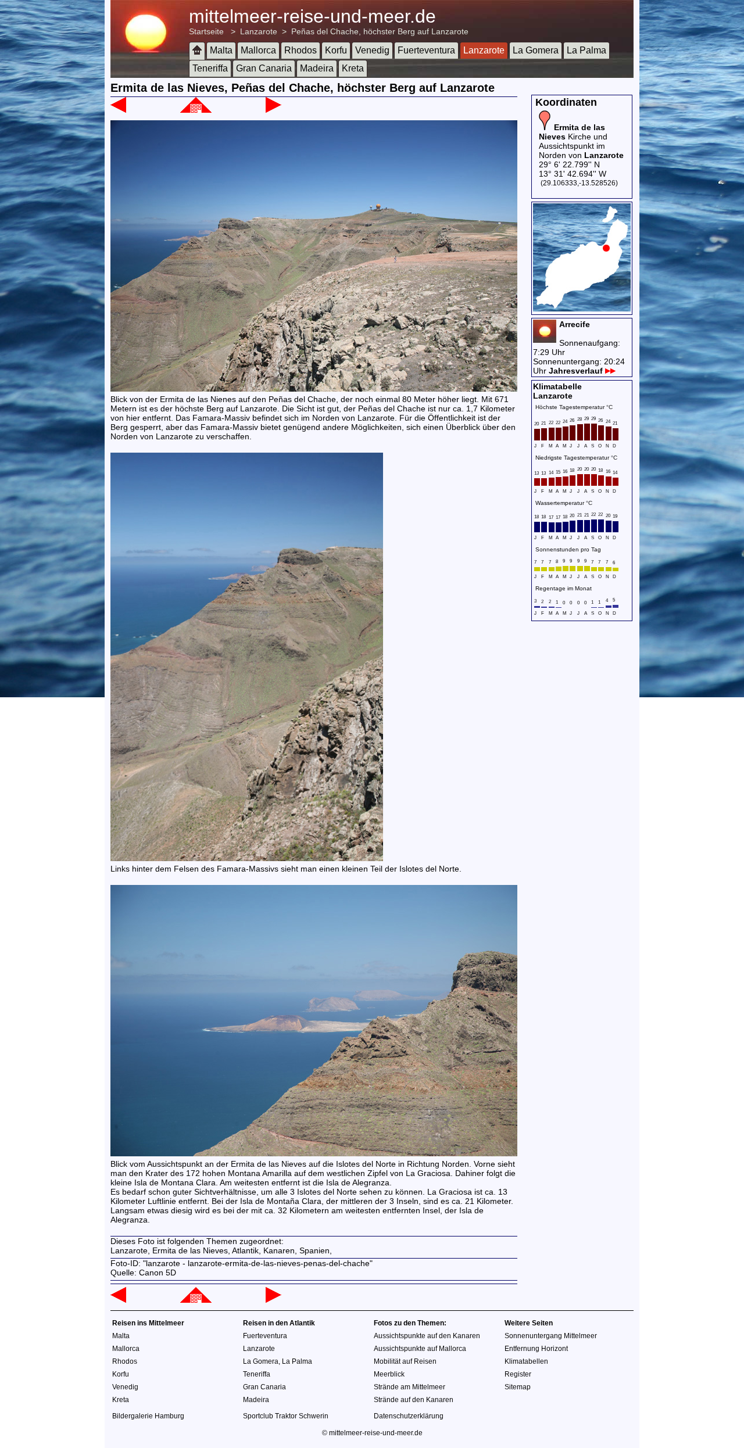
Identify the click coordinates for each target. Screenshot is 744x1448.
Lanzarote (258, 31)
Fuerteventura (426, 50)
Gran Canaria (264, 68)
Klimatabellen (526, 1361)
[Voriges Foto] (118, 109)
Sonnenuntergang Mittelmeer (551, 1336)
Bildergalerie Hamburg (148, 1416)
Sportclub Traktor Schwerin (285, 1416)
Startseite (206, 31)
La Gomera (536, 50)
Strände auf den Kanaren (413, 1400)
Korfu (336, 50)
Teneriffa (210, 68)
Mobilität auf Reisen (405, 1361)
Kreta (353, 68)
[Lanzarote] (196, 109)
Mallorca (258, 50)
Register (518, 1374)
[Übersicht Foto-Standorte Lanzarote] (582, 308)
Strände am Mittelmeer (409, 1387)
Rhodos (300, 50)
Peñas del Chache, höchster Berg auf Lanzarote (379, 31)
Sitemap (518, 1387)
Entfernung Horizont (536, 1349)
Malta (221, 50)
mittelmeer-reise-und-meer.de (312, 16)
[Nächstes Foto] (273, 109)
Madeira (317, 68)
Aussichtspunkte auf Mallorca (420, 1349)
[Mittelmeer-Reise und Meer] (197, 51)
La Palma (586, 50)
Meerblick (389, 1374)
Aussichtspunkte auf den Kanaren (427, 1336)
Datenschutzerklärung (408, 1416)
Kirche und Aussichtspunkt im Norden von (581, 141)
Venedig (372, 50)
